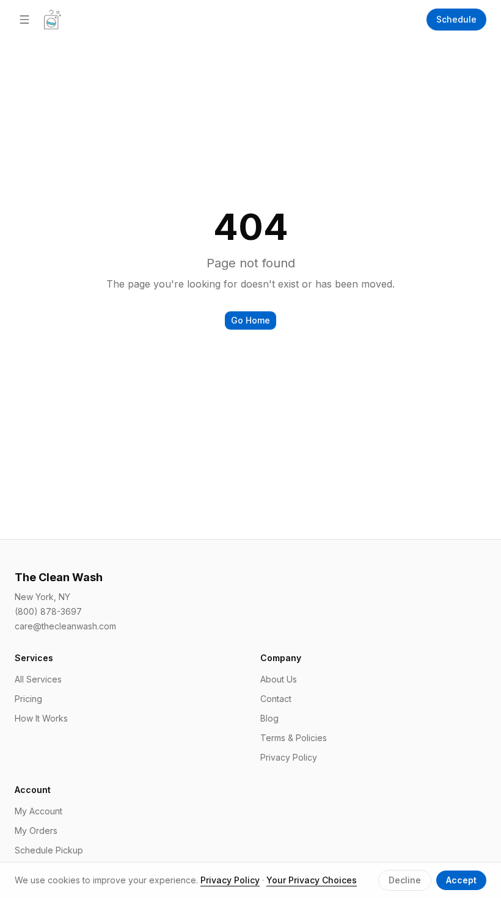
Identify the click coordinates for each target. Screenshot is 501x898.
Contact (275, 698)
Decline (405, 880)
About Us (278, 679)
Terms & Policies (293, 738)
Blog (269, 718)
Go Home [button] (250, 320)
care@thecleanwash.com (65, 626)
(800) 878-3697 (48, 611)
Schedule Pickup (49, 850)
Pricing (28, 698)
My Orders (36, 830)
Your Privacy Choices (311, 880)
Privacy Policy (288, 757)
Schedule (456, 19)
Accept (461, 880)
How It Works (41, 718)
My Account (38, 811)
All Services (38, 679)
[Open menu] (24, 19)
